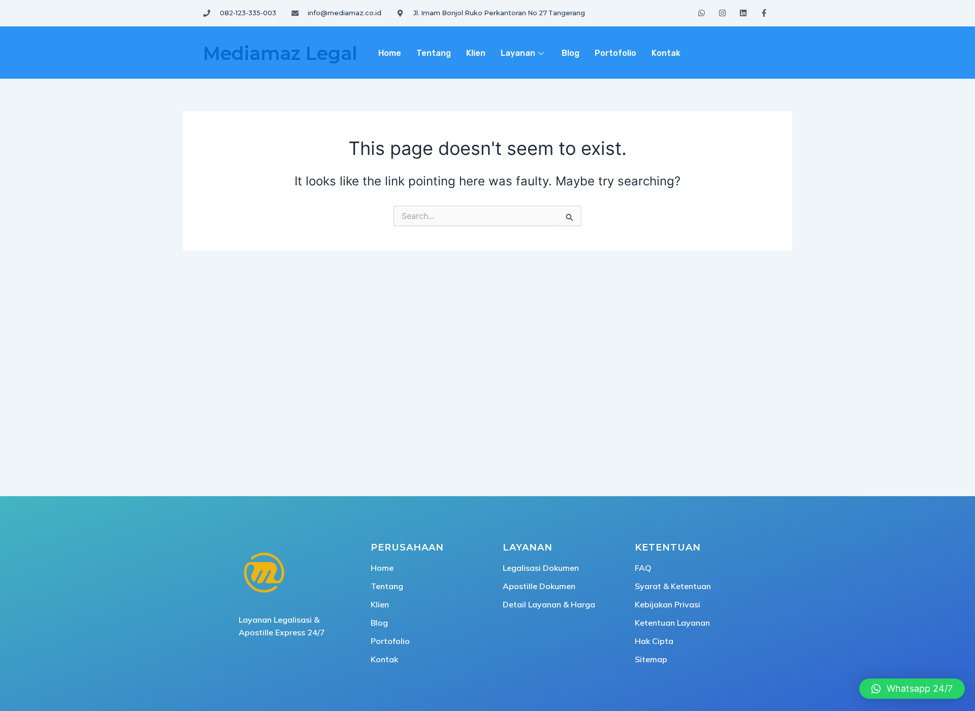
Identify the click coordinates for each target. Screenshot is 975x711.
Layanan (518, 53)
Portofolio (615, 53)
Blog (570, 53)
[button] (912, 688)
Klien (475, 53)
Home (389, 53)
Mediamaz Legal (280, 53)
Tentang (433, 53)
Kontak (666, 53)
